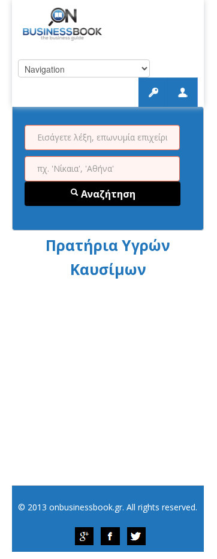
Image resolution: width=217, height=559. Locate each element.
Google (84, 536)
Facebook (110, 536)
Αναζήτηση (107, 194)
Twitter (136, 536)
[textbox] (102, 137)
